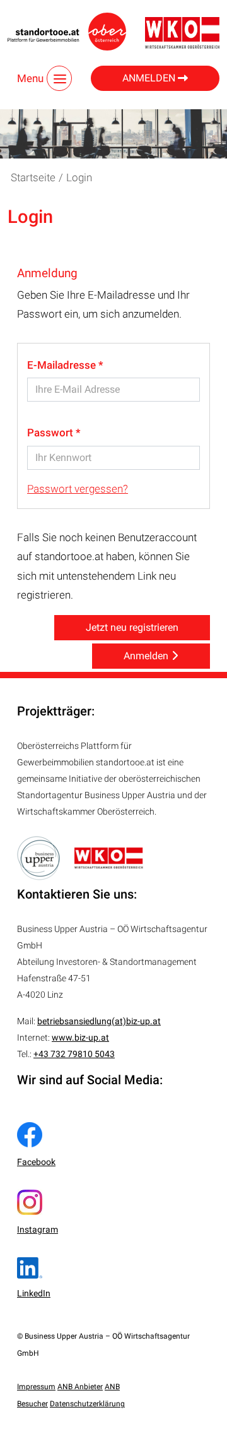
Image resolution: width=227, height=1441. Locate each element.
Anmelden (150, 78)
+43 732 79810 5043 (74, 1054)
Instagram (37, 1229)
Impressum (36, 1386)
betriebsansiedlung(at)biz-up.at (99, 1021)
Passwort (51, 432)
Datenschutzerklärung (87, 1403)
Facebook (36, 1162)
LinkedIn (33, 1293)
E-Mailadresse (62, 365)
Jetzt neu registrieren (132, 627)
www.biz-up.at (80, 1037)
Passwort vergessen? (77, 488)
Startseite (33, 177)
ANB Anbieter (80, 1386)
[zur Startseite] (67, 32)
